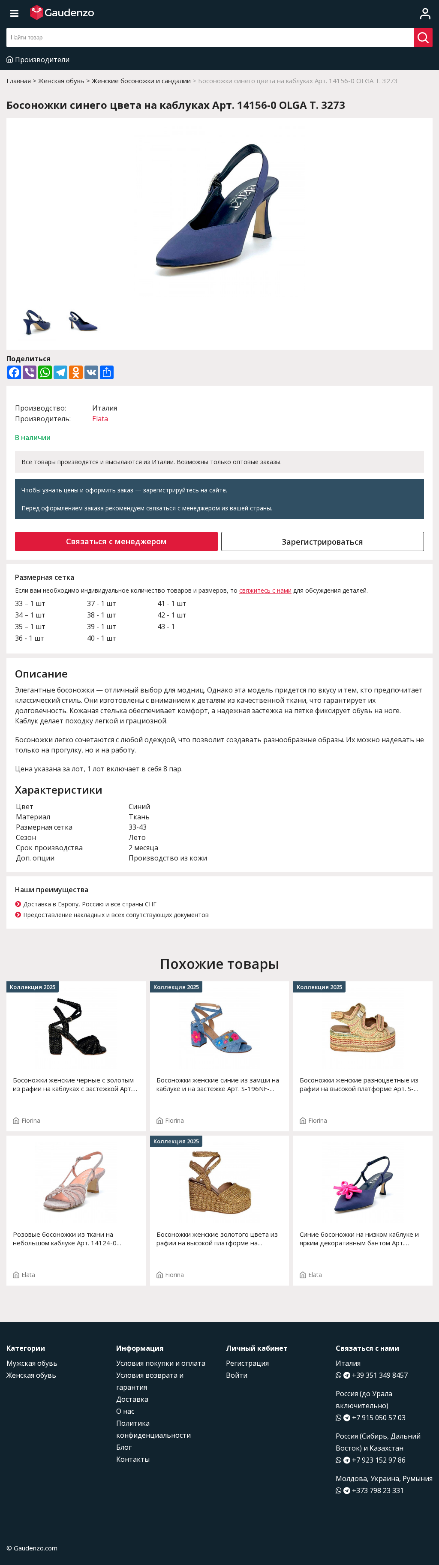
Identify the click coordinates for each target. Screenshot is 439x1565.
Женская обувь (31, 1375)
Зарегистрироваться (322, 542)
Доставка (132, 1399)
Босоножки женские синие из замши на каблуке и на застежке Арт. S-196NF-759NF (217, 1084)
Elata (100, 418)
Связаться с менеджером (116, 541)
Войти (236, 1375)
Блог (124, 1447)
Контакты (133, 1459)
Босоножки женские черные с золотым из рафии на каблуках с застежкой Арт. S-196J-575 (73, 1084)
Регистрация (247, 1363)
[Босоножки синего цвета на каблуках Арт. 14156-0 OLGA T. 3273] (219, 213)
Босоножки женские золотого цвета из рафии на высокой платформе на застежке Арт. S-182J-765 (217, 1238)
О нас (125, 1411)
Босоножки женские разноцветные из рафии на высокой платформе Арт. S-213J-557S (359, 1084)
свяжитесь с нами (265, 590)
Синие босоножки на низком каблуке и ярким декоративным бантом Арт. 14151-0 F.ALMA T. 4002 (359, 1238)
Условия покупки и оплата (160, 1363)
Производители (42, 59)
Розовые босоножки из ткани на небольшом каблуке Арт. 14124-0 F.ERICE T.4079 (65, 1238)
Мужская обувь (31, 1363)
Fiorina (30, 1120)
